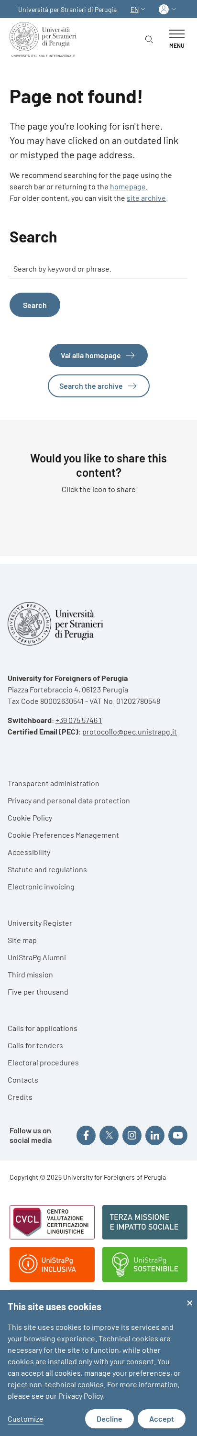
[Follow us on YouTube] (177, 1135)
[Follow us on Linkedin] (154, 1135)
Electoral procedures (43, 1062)
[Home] (45, 39)
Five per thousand (38, 991)
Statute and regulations (47, 869)
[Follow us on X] (109, 1135)
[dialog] (98, 1363)
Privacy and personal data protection (69, 800)
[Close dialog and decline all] (190, 1296)
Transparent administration (53, 783)
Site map (22, 939)
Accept (161, 1418)
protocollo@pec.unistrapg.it (129, 731)
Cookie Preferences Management (63, 834)
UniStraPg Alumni (37, 957)
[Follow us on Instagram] (132, 1135)
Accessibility (29, 851)
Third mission (30, 974)
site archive (146, 197)
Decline (109, 1418)
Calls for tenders (35, 1045)
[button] (139, 9)
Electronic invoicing (41, 886)
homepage (128, 186)
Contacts (23, 1079)
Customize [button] (26, 1418)
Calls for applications (42, 1027)
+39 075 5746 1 (78, 719)
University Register (40, 922)
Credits (20, 1096)
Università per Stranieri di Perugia (67, 9)
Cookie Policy (30, 817)
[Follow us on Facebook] (86, 1135)
